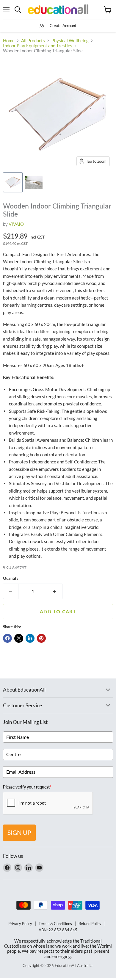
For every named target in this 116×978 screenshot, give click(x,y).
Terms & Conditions (55, 923)
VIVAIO (16, 224)
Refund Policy (90, 923)
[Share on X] (18, 638)
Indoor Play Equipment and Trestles (37, 45)
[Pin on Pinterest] (41, 638)
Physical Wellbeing (70, 40)
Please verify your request (27, 786)
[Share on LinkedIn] (30, 638)
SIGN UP (19, 832)
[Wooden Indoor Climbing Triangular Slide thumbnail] (12, 182)
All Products (33, 40)
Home (9, 40)
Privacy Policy (20, 923)
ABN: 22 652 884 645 (58, 929)
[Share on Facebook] (7, 638)
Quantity (10, 578)
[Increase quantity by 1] (54, 591)
